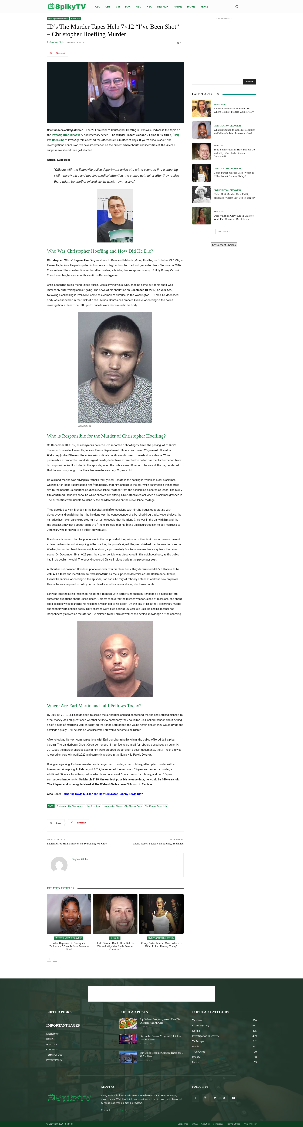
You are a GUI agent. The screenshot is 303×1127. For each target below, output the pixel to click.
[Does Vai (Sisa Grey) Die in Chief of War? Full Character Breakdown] (201, 215)
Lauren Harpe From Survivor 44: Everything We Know (77, 843)
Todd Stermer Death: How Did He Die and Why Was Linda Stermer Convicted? (115, 946)
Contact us (52, 1049)
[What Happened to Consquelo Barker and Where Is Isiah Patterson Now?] (69, 914)
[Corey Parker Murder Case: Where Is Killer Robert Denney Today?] (161, 914)
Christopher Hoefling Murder (70, 806)
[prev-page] (49, 959)
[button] (236, 6)
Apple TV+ (219, 212)
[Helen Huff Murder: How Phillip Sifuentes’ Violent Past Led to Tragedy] (201, 194)
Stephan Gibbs (57, 42)
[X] (224, 1098)
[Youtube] (233, 1098)
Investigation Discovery (58, 18)
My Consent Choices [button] (224, 244)
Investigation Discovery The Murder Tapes (122, 806)
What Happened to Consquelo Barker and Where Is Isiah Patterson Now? (69, 946)
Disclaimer (52, 1033)
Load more (222, 231)
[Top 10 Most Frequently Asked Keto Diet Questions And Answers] (128, 1023)
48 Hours (114, 938)
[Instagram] (205, 1097)
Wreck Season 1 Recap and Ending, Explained (158, 843)
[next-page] (55, 959)
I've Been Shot (93, 806)
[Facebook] (195, 1098)
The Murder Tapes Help (156, 806)
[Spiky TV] (67, 6)
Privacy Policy (54, 1060)
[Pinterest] (214, 1098)
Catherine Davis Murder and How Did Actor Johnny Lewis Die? (102, 794)
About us (51, 1044)
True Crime (75, 18)
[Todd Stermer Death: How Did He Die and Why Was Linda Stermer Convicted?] (115, 914)
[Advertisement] (224, 42)
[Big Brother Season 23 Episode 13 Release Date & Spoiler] (128, 1039)
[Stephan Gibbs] (59, 865)
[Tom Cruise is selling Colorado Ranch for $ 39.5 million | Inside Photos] (128, 1057)
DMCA (49, 1039)
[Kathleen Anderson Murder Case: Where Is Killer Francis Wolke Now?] (201, 108)
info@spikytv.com (125, 1110)
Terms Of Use (54, 1054)
